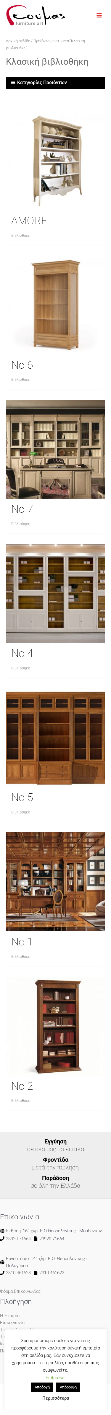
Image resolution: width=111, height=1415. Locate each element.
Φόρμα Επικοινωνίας (20, 1291)
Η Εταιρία (10, 1315)
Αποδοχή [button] (42, 1387)
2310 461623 (18, 1272)
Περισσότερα (55, 1398)
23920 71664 (18, 1238)
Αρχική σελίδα (18, 41)
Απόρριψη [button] (68, 1387)
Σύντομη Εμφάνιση (56, 205)
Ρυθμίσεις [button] (56, 1377)
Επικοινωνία (12, 1322)
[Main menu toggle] (99, 15)
